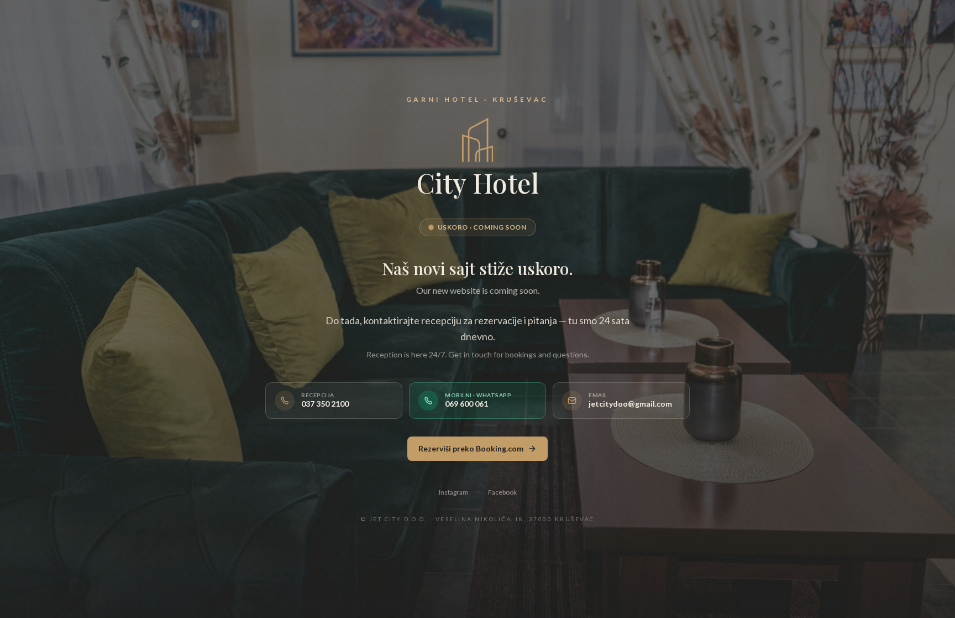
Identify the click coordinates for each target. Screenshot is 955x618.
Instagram (454, 492)
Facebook (502, 492)
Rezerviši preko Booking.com (470, 448)
